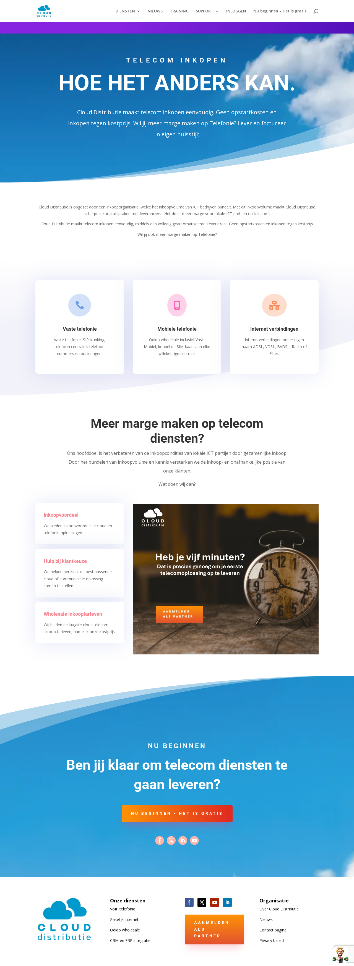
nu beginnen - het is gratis (177, 813)
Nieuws (266, 919)
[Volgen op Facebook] (159, 840)
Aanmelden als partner (212, 929)
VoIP (122, 909)
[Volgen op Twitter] (171, 840)
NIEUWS (155, 11)
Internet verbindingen (274, 329)
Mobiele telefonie (177, 329)
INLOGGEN (236, 11)
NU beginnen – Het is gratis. (280, 11)
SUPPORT (205, 11)
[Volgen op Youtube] (194, 840)
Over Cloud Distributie (279, 909)
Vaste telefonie (80, 329)
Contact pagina (273, 930)
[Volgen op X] (201, 902)
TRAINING (179, 11)
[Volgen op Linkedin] (182, 840)
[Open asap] (340, 955)
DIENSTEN (125, 11)
